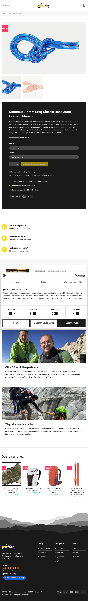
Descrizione (40, 271)
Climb (4, 13)
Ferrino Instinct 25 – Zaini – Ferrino (33, 489)
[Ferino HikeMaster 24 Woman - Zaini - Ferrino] (55, 474)
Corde (20, 13)
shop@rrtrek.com (21, 595)
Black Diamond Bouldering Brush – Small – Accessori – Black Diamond (76, 491)
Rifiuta (16, 323)
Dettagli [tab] (44, 282)
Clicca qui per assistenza (18, 251)
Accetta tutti (72, 323)
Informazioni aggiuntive (58, 271)
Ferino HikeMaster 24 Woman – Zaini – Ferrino (55, 490)
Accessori (12, 13)
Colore (11, 143)
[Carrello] (84, 5)
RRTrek (6, 565)
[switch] (33, 313)
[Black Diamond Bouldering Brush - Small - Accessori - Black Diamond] (76, 474)
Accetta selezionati (44, 323)
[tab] (40, 271)
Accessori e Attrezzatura (32, 175)
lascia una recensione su (13, 577)
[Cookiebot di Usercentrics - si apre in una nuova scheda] (76, 275)
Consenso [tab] (15, 282)
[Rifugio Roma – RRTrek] (44, 5)
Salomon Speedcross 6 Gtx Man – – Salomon (11, 490)
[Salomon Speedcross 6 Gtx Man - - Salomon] (11, 474)
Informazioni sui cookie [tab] (73, 282)
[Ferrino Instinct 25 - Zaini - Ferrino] (33, 474)
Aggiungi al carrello (34, 164)
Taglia (11, 152)
